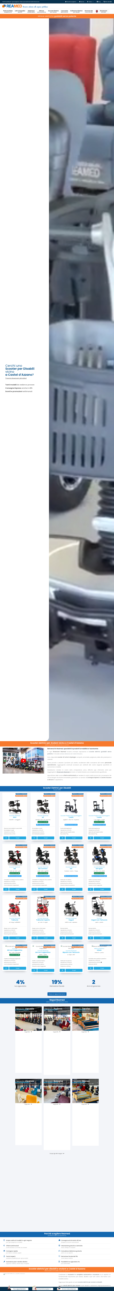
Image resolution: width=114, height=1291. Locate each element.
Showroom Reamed (63, 772)
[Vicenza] (28, 1091)
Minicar (41, 11)
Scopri (17, 838)
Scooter (99, 920)
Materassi (31, 11)
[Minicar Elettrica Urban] (99, 946)
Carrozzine (64, 11)
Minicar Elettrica (99, 950)
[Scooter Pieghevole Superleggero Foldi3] (71, 804)
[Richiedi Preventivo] (6, 837)
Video (90, 2)
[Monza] (85, 1091)
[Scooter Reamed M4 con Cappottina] (43, 947)
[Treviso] (85, 1019)
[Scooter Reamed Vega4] (71, 906)
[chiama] (40, 1010)
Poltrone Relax (8, 11)
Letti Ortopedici (20, 11)
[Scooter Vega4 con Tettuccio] (99, 906)
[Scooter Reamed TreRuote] (15, 906)
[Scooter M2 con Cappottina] (15, 946)
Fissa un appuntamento (57, 994)
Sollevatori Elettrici (76, 11)
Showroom (103, 11)
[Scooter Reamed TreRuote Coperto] (43, 906)
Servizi (82, 2)
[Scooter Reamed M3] (71, 855)
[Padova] (57, 1019)
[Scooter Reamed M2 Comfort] (43, 855)
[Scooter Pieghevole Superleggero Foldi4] (99, 804)
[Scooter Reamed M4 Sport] (99, 855)
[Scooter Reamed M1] (43, 804)
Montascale (89, 11)
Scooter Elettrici (53, 11)
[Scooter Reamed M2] (15, 855)
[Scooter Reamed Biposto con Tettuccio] (71, 947)
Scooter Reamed (14, 817)
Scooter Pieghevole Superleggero (71, 817)
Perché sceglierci (71, 2)
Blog (99, 2)
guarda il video (42, 822)
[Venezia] (28, 1019)
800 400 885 (108, 2)
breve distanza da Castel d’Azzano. (72, 754)
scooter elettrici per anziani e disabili (90, 1282)
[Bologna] (57, 1091)
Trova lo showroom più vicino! (16, 378)
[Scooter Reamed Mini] (15, 804)
